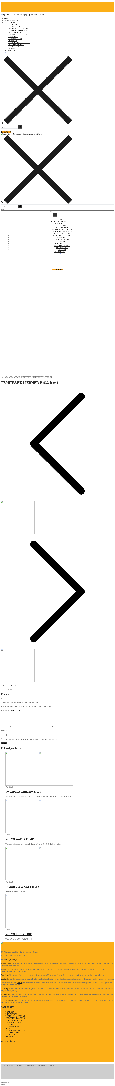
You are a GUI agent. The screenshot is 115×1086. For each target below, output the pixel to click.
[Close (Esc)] (2, 1082)
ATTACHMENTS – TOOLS (16, 1030)
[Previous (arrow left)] (2, 1084)
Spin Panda (5, 975)
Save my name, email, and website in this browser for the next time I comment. (31, 739)
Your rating (5, 710)
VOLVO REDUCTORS (18, 934)
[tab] (59, 689)
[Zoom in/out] (8, 1082)
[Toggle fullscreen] (6, 1082)
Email (3, 735)
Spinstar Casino (6, 963)
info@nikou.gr (11, 960)
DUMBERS (9, 1028)
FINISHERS (10, 1024)
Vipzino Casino (6, 994)
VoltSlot (19, 983)
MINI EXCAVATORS (13, 1020)
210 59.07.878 (6, 132)
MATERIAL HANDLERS (15, 1016)
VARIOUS (21, 377)
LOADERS (9, 1012)
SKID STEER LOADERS (15, 1018)
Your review (6, 727)
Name (4, 731)
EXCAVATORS (11, 1014)
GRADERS (9, 1036)
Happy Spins (5, 989)
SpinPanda (5, 979)
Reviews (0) (9, 689)
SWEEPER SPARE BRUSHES (23, 791)
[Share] (4, 1082)
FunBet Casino (9, 969)
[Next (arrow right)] (4, 1084)
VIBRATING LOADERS (14, 1022)
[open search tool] (36, 124)
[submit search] (20, 127)
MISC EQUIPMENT (13, 1032)
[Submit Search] (55, 215)
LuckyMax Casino (7, 1000)
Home (3, 377)
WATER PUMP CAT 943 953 (22, 886)
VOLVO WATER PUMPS (20, 839)
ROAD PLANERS (12, 1026)
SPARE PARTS (11, 377)
